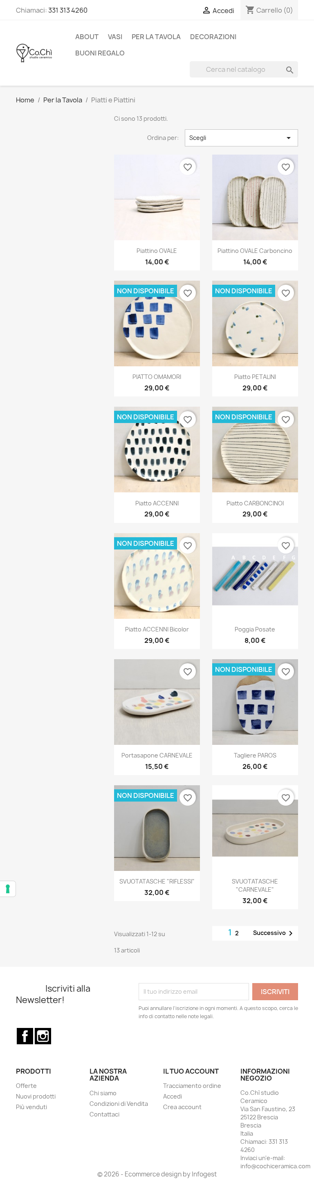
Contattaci (104, 1114)
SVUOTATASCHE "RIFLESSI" (157, 881)
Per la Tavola (156, 36)
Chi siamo (103, 1093)
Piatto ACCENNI (157, 503)
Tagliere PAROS (255, 755)
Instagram (43, 1036)
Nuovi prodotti (36, 1096)
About (87, 36)
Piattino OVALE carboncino (255, 251)
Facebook (25, 1036)
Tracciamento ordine (192, 1086)
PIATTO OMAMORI (156, 377)
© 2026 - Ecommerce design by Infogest (157, 1174)
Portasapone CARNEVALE (157, 755)
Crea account (182, 1107)
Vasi (115, 36)
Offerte (26, 1086)
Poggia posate (255, 629)
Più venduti (31, 1107)
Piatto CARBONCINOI (255, 503)
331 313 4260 (67, 10)
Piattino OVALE (157, 251)
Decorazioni (213, 36)
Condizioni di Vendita (119, 1103)
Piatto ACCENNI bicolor (157, 629)
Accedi (172, 1096)
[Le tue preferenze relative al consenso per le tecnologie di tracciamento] (8, 889)
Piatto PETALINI (255, 377)
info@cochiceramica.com (275, 1166)
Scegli (241, 138)
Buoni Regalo (100, 53)
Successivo (274, 933)
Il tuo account (191, 1071)
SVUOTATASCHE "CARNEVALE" (255, 885)
